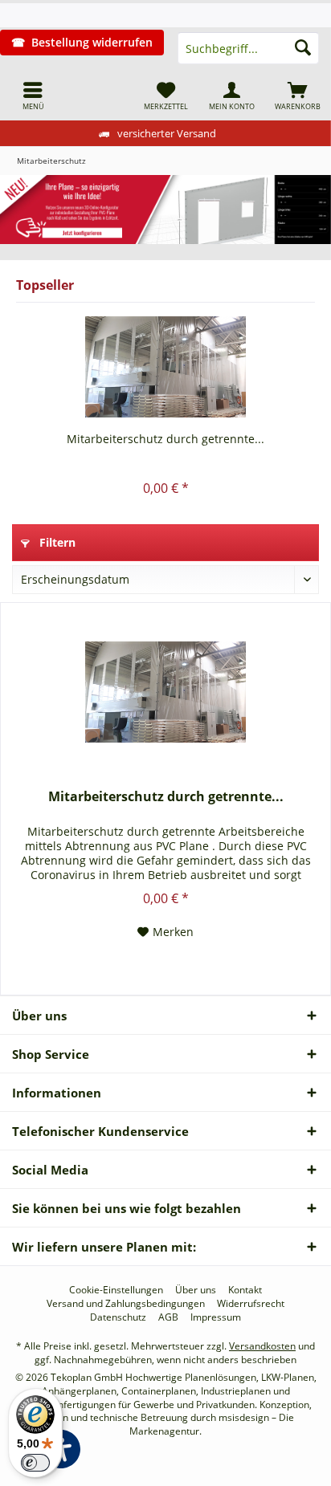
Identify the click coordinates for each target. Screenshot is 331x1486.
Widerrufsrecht (250, 1303)
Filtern (56, 542)
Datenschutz (118, 1317)
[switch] (35, 1463)
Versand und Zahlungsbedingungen (126, 1303)
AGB (168, 1317)
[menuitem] (33, 95)
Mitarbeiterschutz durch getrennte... (165, 438)
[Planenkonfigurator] (165, 209)
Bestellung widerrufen (92, 42)
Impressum (215, 1317)
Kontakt (245, 1290)
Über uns (195, 1290)
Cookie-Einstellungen (116, 1290)
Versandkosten (262, 1346)
